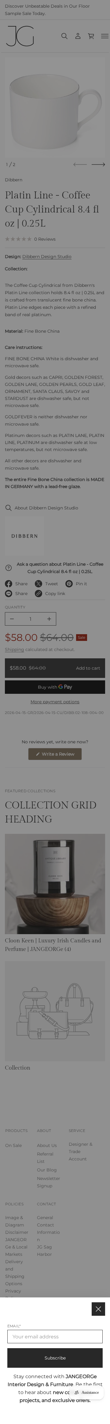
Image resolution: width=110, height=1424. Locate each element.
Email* (14, 1326)
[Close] (98, 1309)
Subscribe (55, 1358)
